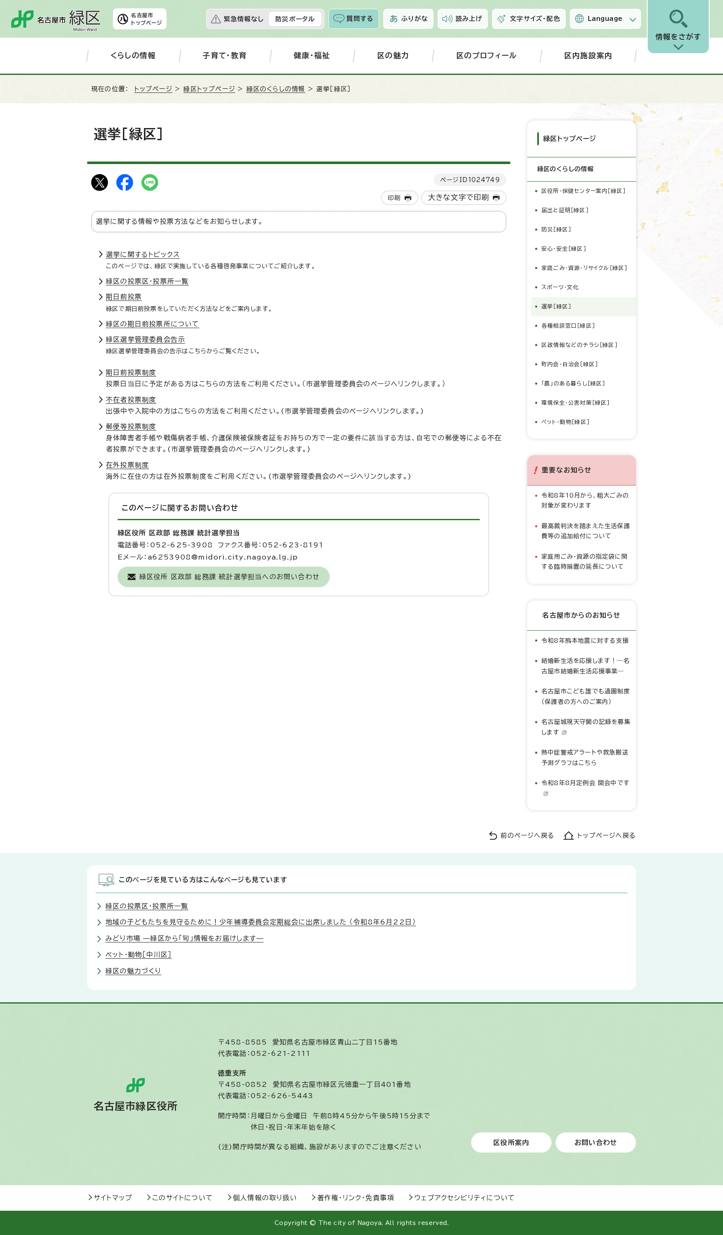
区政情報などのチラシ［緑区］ (579, 345)
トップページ (153, 89)
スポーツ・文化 (560, 287)
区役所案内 (511, 1142)
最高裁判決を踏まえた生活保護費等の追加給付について (585, 531)
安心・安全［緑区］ (563, 249)
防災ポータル (295, 19)
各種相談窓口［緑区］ (568, 326)
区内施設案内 (588, 55)
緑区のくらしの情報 (275, 89)
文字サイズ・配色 (535, 18)
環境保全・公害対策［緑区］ (575, 403)
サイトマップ (113, 1197)
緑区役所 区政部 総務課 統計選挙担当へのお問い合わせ (229, 576)
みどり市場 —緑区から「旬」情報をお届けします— (184, 938)
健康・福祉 (312, 55)
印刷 (394, 198)
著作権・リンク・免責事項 (355, 1197)
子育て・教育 (225, 55)
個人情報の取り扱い (265, 1197)
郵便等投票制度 (131, 426)
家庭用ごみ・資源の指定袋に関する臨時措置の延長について (584, 561)
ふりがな (414, 18)
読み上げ (469, 18)
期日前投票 (124, 296)
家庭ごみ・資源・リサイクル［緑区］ (584, 268)
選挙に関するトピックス (143, 254)
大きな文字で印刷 (459, 197)
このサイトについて (182, 1197)
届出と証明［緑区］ (565, 210)
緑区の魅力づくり (133, 971)
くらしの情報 (133, 55)
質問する (360, 18)
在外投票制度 (127, 465)
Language (605, 18)
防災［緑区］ (556, 229)
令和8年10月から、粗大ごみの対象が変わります (585, 500)
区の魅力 (393, 55)
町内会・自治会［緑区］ (569, 364)
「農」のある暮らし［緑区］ (573, 383)
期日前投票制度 (131, 372)
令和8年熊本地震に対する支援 (585, 640)
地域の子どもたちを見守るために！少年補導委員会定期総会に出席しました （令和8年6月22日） (260, 922)
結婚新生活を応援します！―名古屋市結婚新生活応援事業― (585, 665)
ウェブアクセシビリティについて (464, 1197)
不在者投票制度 (131, 399)
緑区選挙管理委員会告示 (145, 339)
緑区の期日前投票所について (153, 324)
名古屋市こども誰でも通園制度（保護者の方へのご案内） (585, 696)
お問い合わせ (596, 1142)
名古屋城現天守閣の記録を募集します (586, 727)
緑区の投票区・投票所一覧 (147, 281)
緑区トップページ (209, 89)
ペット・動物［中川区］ (138, 954)
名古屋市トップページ (146, 19)
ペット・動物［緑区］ (565, 422)
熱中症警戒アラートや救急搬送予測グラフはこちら (584, 757)
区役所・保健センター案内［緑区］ (583, 191)
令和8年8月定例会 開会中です (585, 783)
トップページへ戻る (606, 835)
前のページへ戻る (527, 835)
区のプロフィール (487, 55)
